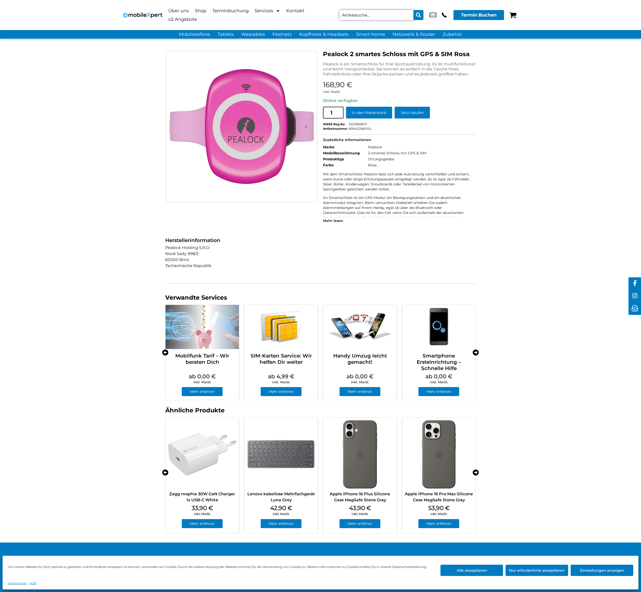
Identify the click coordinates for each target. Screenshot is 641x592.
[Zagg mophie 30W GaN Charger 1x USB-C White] (202, 454)
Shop (200, 11)
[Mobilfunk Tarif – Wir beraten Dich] (202, 327)
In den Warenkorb (369, 112)
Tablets (226, 34)
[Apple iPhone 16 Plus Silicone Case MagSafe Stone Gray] (360, 454)
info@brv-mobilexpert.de (433, 15)
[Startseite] (143, 15)
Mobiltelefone (194, 34)
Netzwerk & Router (414, 34)
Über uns (178, 11)
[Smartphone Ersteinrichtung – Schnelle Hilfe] (438, 327)
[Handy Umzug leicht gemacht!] (360, 327)
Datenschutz (17, 583)
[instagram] (634, 296)
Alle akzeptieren (472, 570)
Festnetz (282, 34)
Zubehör (452, 34)
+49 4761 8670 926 (444, 15)
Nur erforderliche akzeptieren (537, 570)
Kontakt (295, 11)
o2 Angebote (182, 19)
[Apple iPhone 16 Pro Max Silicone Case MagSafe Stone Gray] (439, 454)
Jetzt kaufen (412, 112)
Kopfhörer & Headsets (324, 34)
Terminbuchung (230, 11)
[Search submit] (418, 15)
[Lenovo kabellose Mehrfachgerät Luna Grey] (281, 454)
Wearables (253, 34)
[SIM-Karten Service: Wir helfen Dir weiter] (281, 327)
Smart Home (370, 34)
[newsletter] (634, 308)
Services (264, 11)
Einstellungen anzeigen (602, 570)
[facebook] (634, 283)
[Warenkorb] (513, 15)
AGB (33, 583)
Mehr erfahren (202, 391)
